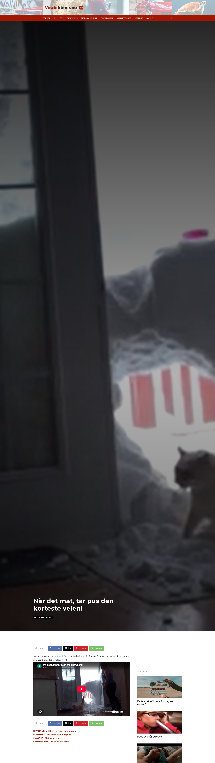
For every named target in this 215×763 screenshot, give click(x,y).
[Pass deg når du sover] (159, 722)
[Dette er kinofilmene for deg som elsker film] (159, 687)
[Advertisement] (78, 639)
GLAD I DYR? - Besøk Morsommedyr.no (52, 734)
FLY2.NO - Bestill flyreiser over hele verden (54, 731)
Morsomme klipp (43, 617)
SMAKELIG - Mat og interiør (46, 738)
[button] (171, 18)
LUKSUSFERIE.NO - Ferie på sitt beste (51, 741)
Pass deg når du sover (150, 736)
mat (59, 656)
